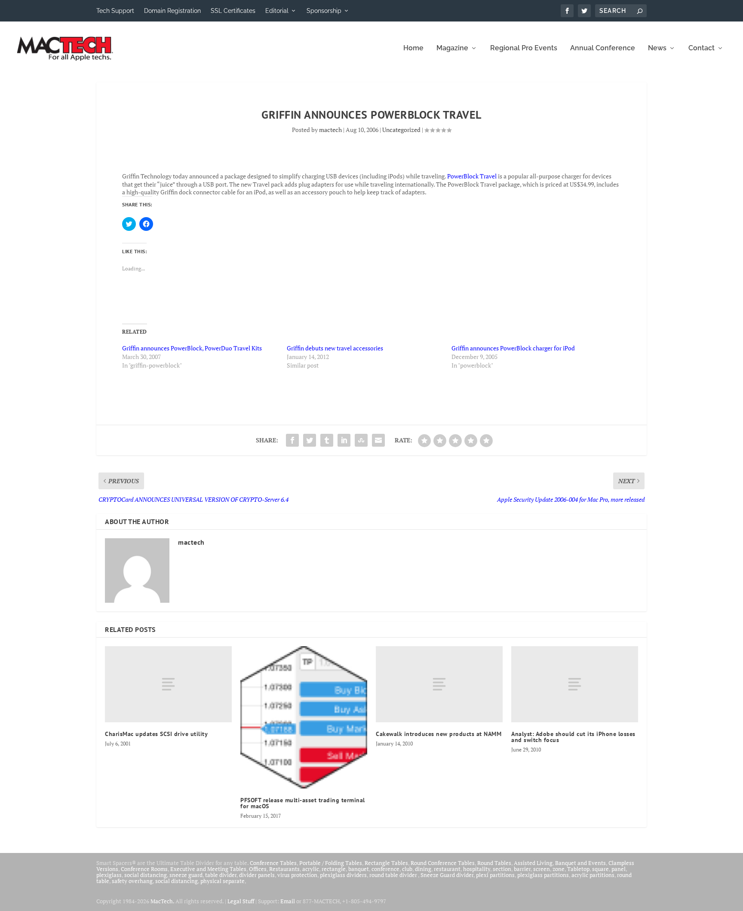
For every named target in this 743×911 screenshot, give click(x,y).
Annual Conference (602, 48)
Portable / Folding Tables (330, 863)
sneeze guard (186, 875)
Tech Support (115, 10)
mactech (330, 130)
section (502, 869)
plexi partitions (495, 875)
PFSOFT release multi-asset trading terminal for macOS (302, 803)
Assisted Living (533, 863)
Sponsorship (324, 10)
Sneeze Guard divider (447, 875)
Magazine (452, 48)
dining (423, 869)
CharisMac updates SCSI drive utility (156, 734)
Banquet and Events (580, 863)
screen (541, 869)
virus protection (297, 875)
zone (559, 869)
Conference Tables (273, 863)
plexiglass (109, 875)
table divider (220, 875)
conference (385, 869)
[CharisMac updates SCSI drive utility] (168, 684)
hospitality (476, 869)
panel (618, 869)
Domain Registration (172, 10)
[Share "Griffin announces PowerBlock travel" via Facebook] (292, 440)
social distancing (145, 875)
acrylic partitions (592, 875)
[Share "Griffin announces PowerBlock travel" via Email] (378, 440)
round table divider (393, 875)
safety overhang (132, 881)
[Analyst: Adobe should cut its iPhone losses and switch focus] (574, 684)
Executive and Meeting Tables (208, 869)
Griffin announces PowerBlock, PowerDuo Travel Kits (192, 348)
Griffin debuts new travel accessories (335, 348)
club (407, 869)
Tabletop (578, 869)
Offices (258, 869)
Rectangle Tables (386, 863)
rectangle (334, 869)
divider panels (257, 875)
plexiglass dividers (343, 875)
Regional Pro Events (523, 48)
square (600, 869)
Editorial (277, 10)
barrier (522, 869)
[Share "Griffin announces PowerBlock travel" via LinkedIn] (344, 440)
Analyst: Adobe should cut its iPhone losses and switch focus (573, 737)
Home (413, 48)
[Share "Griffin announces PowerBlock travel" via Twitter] (309, 440)
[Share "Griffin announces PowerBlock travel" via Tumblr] (326, 440)
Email (287, 901)
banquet (358, 869)
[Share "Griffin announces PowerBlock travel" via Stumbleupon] (361, 440)
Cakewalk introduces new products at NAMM (438, 734)
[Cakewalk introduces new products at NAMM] (439, 684)
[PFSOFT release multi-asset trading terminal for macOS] (303, 717)
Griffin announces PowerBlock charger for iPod (513, 348)
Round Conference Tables (443, 863)
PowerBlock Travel (472, 176)
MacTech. (162, 901)
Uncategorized (401, 130)
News (657, 48)
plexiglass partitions (543, 875)
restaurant (447, 869)
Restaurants (284, 869)
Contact (701, 48)
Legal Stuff (240, 901)
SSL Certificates (233, 10)
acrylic (310, 869)
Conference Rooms (144, 869)
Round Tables (494, 863)
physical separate (222, 881)
